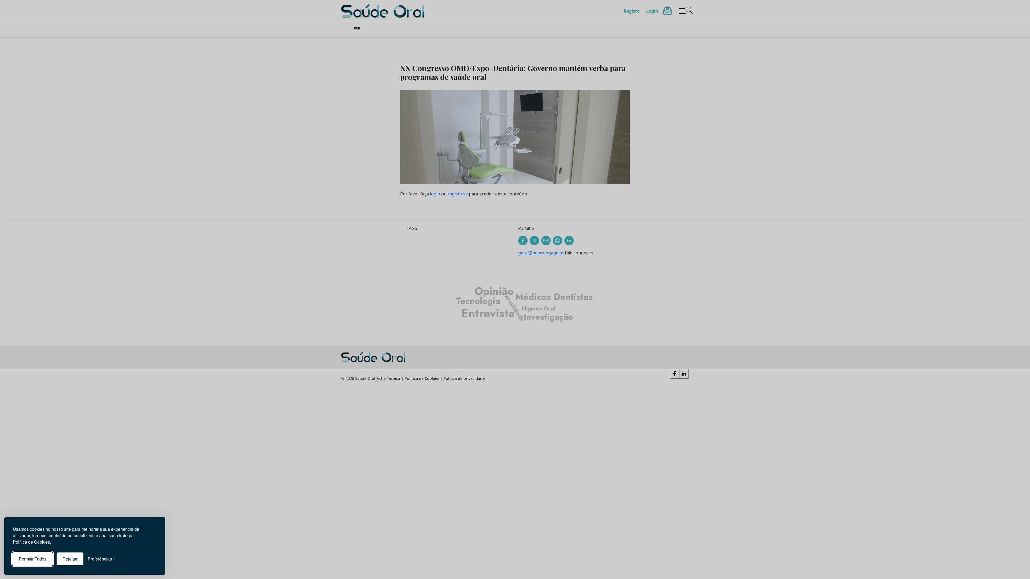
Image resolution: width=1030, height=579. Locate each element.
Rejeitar (70, 559)
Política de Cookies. (32, 542)
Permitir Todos (32, 559)
